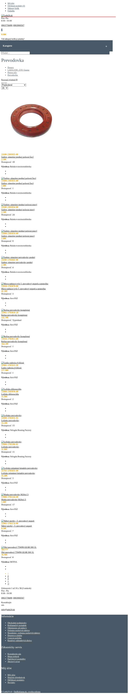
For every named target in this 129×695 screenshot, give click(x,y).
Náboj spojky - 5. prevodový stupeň (16, 526)
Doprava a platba (15, 635)
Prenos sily (12, 72)
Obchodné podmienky (17, 623)
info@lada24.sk (8, 609)
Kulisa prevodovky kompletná (14, 315)
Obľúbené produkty (16, 680)
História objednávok (16, 677)
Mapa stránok (13, 656)
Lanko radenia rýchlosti (11, 368)
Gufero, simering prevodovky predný (17, 262)
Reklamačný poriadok (17, 625)
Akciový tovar (14, 661)
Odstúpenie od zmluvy (17, 628)
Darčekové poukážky (17, 659)
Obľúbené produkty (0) (16, 6)
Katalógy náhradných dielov (20, 640)
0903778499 (6, 25)
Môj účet (11, 3)
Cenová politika (14, 638)
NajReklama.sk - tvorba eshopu (27, 691)
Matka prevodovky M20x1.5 (13, 499)
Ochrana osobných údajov (19, 630)
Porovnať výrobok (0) (9, 80)
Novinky (11, 682)
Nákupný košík (13, 8)
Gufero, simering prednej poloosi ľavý (17, 157)
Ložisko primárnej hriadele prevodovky (18, 473)
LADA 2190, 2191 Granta (18, 70)
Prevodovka (13, 75)
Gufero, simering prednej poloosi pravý (18, 209)
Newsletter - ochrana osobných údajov (24, 633)
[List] (5, 82)
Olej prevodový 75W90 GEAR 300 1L (17, 552)
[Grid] (2, 82)
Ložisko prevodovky (10, 420)
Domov (11, 67)
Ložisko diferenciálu (10, 394)
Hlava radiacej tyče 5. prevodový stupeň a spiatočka (23, 289)
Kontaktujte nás (14, 654)
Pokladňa (11, 11)
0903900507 (18, 25)
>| (8, 583)
